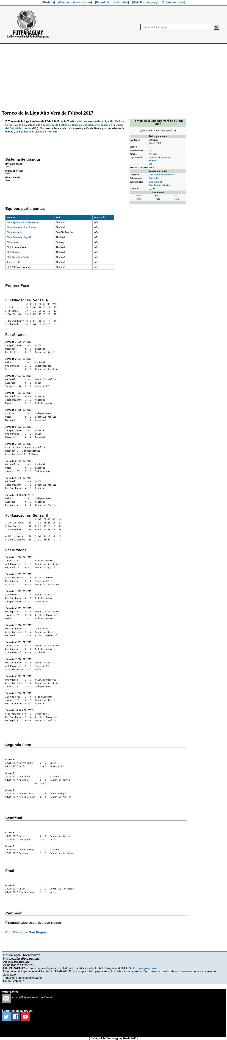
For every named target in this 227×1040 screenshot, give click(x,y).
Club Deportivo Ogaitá (159, 185)
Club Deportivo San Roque (161, 175)
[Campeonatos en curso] (75, 2)
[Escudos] (102, 2)
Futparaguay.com (145, 968)
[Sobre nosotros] (173, 2)
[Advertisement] (113, 75)
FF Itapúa (153, 161)
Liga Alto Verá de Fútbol (160, 157)
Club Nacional (155, 182)
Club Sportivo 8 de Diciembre (23, 222)
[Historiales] (121, 2)
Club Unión (154, 178)
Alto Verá (153, 154)
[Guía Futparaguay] (145, 2)
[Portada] (48, 2)
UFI (150, 164)
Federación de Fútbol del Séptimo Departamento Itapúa (74, 124)
